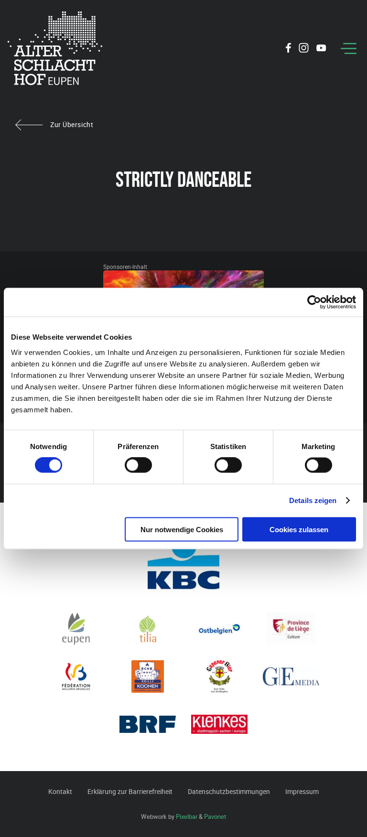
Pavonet (215, 816)
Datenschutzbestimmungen (229, 791)
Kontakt (60, 791)
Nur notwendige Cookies (181, 529)
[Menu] (348, 48)
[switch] (138, 465)
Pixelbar (186, 816)
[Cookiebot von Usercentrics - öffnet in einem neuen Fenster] (314, 302)
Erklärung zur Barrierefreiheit (130, 791)
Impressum (302, 791)
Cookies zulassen (299, 529)
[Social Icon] (288, 49)
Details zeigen (312, 500)
